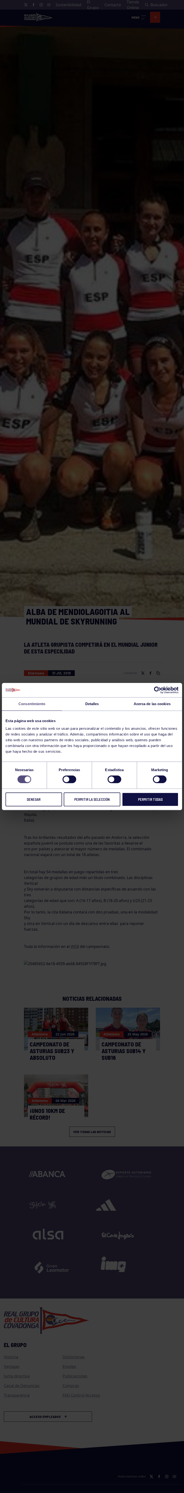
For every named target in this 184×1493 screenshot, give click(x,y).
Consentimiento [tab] (31, 704)
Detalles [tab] (92, 704)
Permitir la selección (92, 799)
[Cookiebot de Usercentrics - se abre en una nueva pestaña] (157, 690)
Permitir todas (150, 799)
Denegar (33, 799)
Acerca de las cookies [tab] (152, 704)
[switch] (69, 779)
